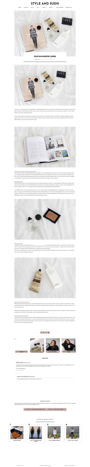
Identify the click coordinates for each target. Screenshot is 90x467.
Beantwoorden (20, 370)
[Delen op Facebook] (41, 332)
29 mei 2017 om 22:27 (31, 376)
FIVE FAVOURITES (46, 329)
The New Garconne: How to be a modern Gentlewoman (25, 171)
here (47, 195)
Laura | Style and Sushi (44, 59)
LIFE (38, 7)
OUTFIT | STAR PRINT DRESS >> (56, 409)
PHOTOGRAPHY (60, 7)
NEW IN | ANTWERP (17, 440)
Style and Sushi (45, 3)
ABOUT (20, 7)
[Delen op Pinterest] (46, 332)
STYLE (32, 7)
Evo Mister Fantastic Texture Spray (21, 315)
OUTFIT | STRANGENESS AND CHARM (35, 441)
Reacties (18, 373)
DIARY (41, 329)
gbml (73, 465)
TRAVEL (44, 7)
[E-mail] (48, 332)
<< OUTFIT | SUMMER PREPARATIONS (35, 409)
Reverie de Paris (19, 362)
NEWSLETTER (69, 7)
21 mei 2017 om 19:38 (27, 362)
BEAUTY (51, 7)
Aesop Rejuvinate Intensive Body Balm (21, 302)
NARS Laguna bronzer (18, 243)
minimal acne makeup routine (39, 245)
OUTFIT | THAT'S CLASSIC (73, 440)
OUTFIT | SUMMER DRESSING (54, 440)
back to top (20, 465)
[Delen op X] (43, 332)
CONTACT (26, 7)
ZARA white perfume (18, 181)
